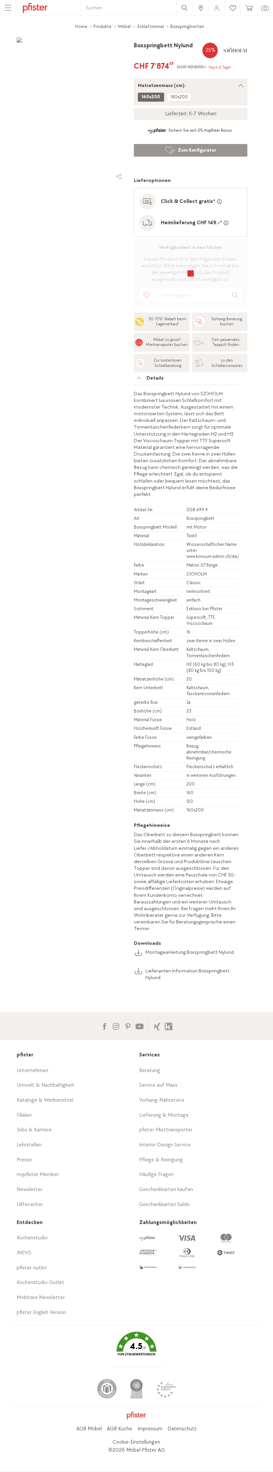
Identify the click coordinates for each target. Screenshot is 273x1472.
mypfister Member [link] (38, 1174)
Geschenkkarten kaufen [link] (166, 1189)
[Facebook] (104, 1025)
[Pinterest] (128, 1025)
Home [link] (81, 26)
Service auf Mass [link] (158, 1085)
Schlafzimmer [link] (150, 26)
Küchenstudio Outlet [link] (40, 1282)
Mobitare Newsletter (41, 1297)
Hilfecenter (30, 1204)
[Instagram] (116, 1025)
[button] (136, 1348)
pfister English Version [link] (41, 1312)
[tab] (186, 380)
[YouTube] (139, 1025)
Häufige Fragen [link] (156, 1174)
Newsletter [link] (30, 1189)
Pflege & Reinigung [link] (161, 1160)
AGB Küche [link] (119, 1429)
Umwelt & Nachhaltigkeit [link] (45, 1085)
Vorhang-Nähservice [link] (161, 1100)
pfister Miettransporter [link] (165, 1130)
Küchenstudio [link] (32, 1238)
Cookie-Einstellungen (136, 1442)
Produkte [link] (103, 26)
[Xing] (157, 1025)
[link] (200, 8)
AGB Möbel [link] (89, 1429)
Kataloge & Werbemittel (45, 1100)
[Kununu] (168, 1025)
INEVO (24, 1253)
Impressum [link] (149, 1429)
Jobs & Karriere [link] (34, 1130)
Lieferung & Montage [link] (164, 1115)
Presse (24, 1160)
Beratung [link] (149, 1070)
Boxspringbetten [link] (187, 26)
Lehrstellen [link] (29, 1145)
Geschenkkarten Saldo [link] (164, 1204)
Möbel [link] (124, 26)
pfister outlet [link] (32, 1268)
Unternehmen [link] (32, 1070)
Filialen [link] (24, 1115)
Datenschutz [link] (182, 1429)
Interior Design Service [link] (165, 1145)
